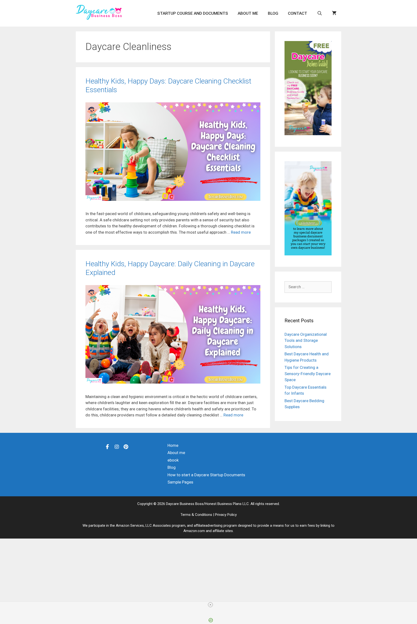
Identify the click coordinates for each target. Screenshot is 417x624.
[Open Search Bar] (319, 13)
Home (172, 445)
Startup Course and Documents (192, 13)
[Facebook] (107, 446)
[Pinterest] (126, 446)
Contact (297, 13)
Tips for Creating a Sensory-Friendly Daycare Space (308, 373)
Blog (273, 13)
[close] (210, 604)
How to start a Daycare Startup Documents (206, 474)
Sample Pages (180, 482)
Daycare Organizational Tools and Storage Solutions (306, 340)
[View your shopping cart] (334, 13)
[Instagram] (116, 446)
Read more (241, 232)
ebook (173, 460)
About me (248, 13)
